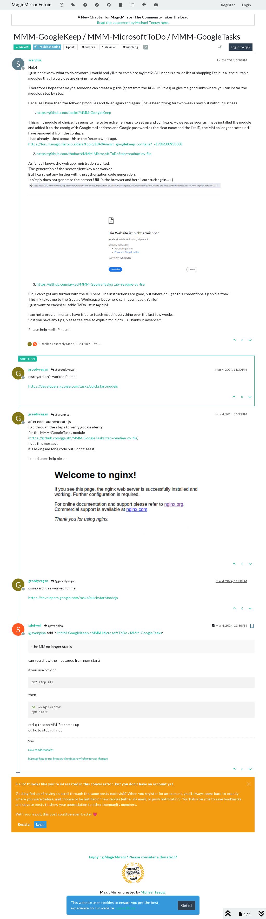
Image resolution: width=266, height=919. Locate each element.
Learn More (125, 908)
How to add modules (41, 750)
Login (40, 824)
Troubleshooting (48, 46)
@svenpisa (62, 414)
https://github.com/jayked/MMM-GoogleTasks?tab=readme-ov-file (91, 284)
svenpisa (35, 60)
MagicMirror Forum (31, 4)
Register (24, 824)
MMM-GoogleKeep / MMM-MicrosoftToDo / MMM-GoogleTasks (109, 633)
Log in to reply (240, 47)
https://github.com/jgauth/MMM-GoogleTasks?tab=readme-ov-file (83, 438)
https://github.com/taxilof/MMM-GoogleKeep (74, 112)
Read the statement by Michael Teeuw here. (133, 22)
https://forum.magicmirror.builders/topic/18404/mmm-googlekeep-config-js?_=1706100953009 (105, 144)
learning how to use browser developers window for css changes (68, 759)
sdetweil (34, 625)
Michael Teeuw (153, 892)
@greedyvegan (65, 369)
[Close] (249, 784)
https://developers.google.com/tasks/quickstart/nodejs (73, 386)
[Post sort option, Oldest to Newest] (220, 47)
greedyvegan (38, 369)
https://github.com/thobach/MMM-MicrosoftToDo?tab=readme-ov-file (94, 153)
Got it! (186, 905)
